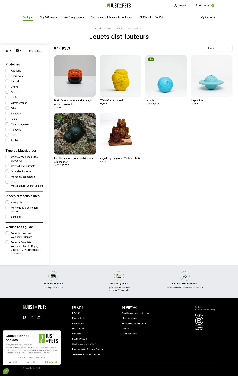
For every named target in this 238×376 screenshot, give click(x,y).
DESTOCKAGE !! (79, 339)
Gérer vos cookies (130, 334)
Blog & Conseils (48, 17)
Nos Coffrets (78, 328)
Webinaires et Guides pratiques (86, 354)
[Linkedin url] (38, 317)
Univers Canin (78, 318)
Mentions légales (129, 318)
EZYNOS (76, 313)
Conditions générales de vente (135, 313)
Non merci (12, 362)
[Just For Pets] (119, 5)
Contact (125, 328)
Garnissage (77, 334)
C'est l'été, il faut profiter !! (84, 344)
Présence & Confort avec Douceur (87, 349)
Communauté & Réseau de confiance (111, 17)
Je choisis (31, 362)
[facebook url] (24, 317)
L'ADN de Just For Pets (151, 17)
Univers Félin (78, 323)
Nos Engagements (74, 17)
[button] (5, 371)
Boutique (28, 17)
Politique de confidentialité (134, 323)
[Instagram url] (31, 317)
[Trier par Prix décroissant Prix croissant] (219, 48)
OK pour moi (51, 362)
